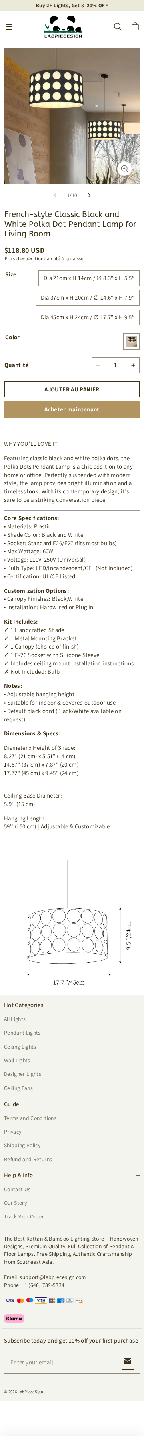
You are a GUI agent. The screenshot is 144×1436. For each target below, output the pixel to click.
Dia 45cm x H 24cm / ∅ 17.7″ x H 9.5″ (87, 317)
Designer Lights (22, 1074)
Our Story (15, 1202)
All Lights (15, 1019)
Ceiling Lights (20, 1046)
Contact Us (17, 1189)
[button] (9, 27)
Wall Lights (17, 1060)
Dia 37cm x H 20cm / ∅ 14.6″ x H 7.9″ (87, 297)
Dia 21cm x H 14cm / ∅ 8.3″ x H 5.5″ (89, 278)
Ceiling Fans (18, 1088)
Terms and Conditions (30, 1118)
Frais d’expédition (24, 258)
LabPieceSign (30, 1391)
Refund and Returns (28, 1159)
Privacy (12, 1131)
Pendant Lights (22, 1032)
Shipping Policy (22, 1145)
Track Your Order (24, 1216)
